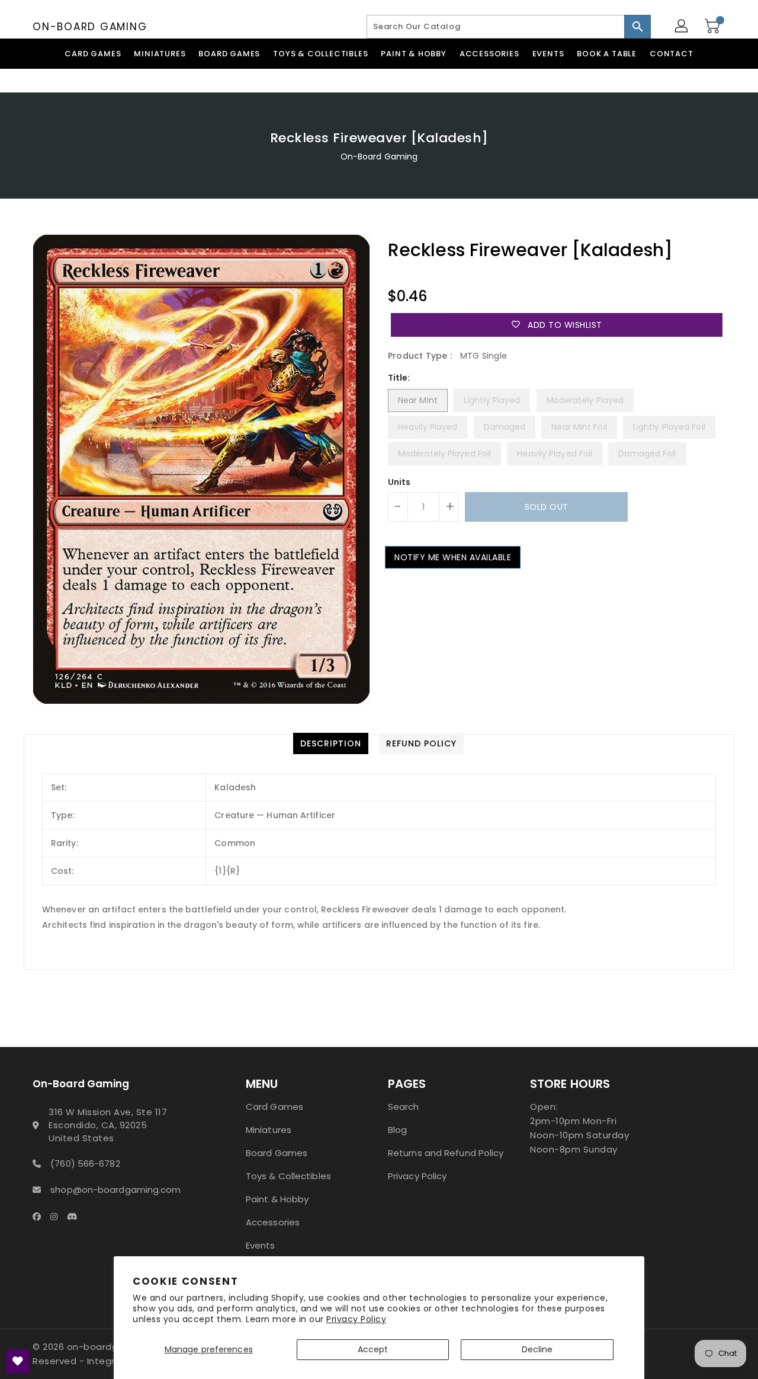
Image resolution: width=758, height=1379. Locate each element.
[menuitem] (92, 54)
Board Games (276, 1153)
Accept (373, 1349)
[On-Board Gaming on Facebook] (40, 1216)
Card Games (274, 1106)
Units (399, 482)
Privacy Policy (356, 1319)
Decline (537, 1349)
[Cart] (713, 27)
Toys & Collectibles (288, 1176)
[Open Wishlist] (18, 1361)
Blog (397, 1129)
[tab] (330, 743)
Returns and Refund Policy (446, 1153)
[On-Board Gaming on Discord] (76, 1216)
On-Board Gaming (90, 27)
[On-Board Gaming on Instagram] (57, 1216)
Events (260, 1245)
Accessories (273, 1222)
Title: (399, 378)
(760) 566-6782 (85, 1163)
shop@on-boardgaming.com (115, 1189)
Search (403, 1106)
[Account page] (682, 27)
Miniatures (268, 1129)
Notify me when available (452, 557)
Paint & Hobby (277, 1199)
